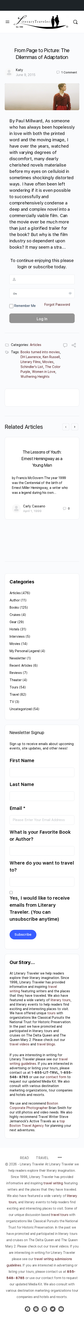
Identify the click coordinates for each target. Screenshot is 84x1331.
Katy (19, 70)
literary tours (60, 1000)
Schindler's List (32, 367)
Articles (35, 345)
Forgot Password (57, 304)
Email (17, 808)
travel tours (59, 1215)
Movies (47, 362)
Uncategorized (21, 709)
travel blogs (46, 1044)
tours (51, 1013)
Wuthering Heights (35, 376)
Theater (16, 680)
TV (12, 702)
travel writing (53, 1183)
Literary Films (31, 362)
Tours (14, 687)
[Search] (75, 22)
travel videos (19, 1044)
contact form (56, 1077)
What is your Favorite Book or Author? (40, 835)
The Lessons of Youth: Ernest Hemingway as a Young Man (42, 459)
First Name (22, 760)
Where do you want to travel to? (42, 866)
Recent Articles (21, 665)
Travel (14, 694)
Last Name (22, 784)
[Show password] (70, 293)
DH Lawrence (31, 357)
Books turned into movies (40, 352)
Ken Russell (51, 357)
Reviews (16, 673)
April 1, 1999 (32, 511)
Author (15, 600)
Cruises (15, 615)
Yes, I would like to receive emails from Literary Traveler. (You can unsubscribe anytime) (40, 908)
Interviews (17, 636)
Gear (13, 622)
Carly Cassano (34, 506)
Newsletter (18, 658)
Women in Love (43, 372)
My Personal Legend (25, 651)
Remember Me (24, 306)
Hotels (14, 629)
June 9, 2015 (25, 75)
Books (14, 607)
